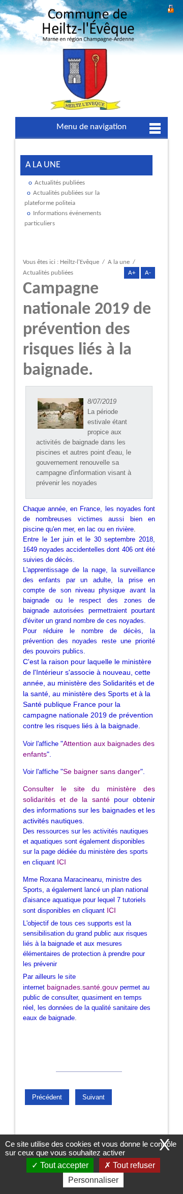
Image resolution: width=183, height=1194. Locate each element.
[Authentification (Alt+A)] (171, 7)
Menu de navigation (91, 127)
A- (148, 273)
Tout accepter (63, 1165)
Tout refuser (133, 1165)
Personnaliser (93, 1180)
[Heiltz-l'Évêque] (88, 62)
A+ (131, 273)
